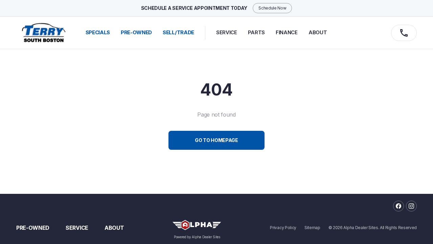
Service (226, 32)
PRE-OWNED (136, 32)
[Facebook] (398, 206)
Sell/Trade (178, 32)
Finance (287, 32)
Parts (256, 32)
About (318, 32)
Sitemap (312, 228)
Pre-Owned (32, 227)
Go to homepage (216, 140)
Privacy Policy (283, 228)
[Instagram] (411, 206)
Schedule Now (272, 8)
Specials (98, 32)
